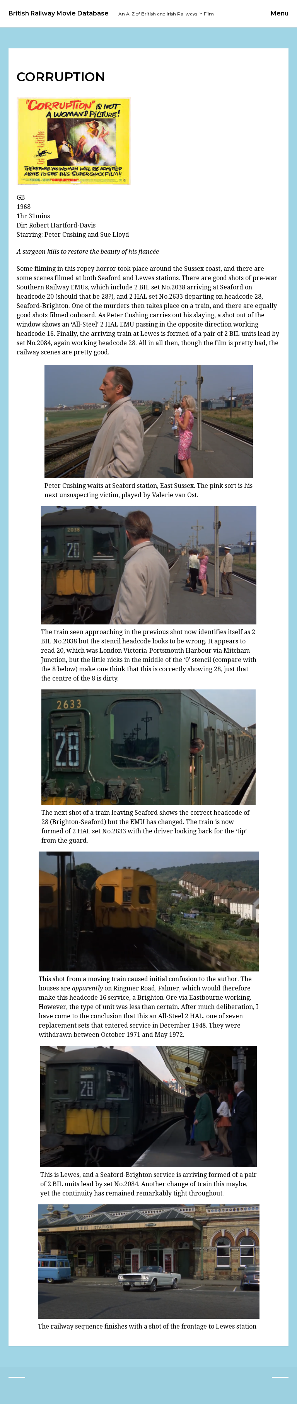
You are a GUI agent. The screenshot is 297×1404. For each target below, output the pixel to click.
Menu (279, 13)
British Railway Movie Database (59, 13)
